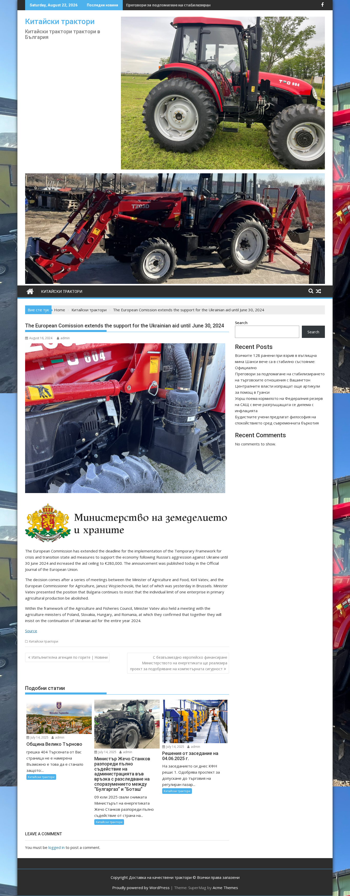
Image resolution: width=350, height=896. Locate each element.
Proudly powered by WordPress (141, 887)
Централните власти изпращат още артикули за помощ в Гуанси (188, 5)
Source (31, 630)
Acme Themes (225, 887)
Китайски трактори (60, 21)
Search (241, 322)
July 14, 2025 (39, 737)
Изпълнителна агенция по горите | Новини (70, 657)
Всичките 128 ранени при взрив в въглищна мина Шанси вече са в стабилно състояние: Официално (276, 361)
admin (65, 338)
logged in (56, 847)
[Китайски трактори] (175, 282)
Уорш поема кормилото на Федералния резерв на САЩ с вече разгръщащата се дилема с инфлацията (279, 404)
